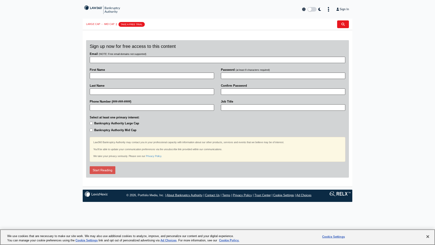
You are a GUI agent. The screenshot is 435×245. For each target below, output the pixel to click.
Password (245, 69)
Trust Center (262, 195)
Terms (226, 195)
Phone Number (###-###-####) (110, 101)
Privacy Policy (153, 156)
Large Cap (93, 24)
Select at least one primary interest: (114, 117)
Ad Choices (304, 195)
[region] (217, 237)
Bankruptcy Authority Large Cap (116, 123)
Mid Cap (109, 24)
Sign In (344, 9)
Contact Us (212, 195)
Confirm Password (234, 85)
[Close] (428, 237)
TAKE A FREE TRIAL (132, 24)
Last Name (97, 85)
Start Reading (102, 170)
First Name (97, 69)
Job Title (227, 101)
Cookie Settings (283, 195)
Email (118, 54)
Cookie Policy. (229, 240)
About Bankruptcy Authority (185, 195)
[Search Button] (343, 24)
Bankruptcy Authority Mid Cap (115, 130)
